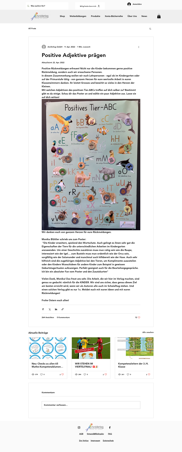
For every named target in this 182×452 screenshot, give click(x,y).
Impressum (95, 440)
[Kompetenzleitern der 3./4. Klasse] (134, 348)
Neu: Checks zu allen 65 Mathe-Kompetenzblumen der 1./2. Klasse (46, 365)
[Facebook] (109, 427)
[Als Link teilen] (62, 309)
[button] (159, 16)
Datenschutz (108, 440)
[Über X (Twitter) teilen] (49, 309)
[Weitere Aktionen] (138, 46)
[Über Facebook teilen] (43, 309)
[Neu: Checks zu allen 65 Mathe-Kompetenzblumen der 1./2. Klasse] (48, 348)
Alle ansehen (148, 332)
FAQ (110, 434)
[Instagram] (79, 427)
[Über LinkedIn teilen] (56, 309)
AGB (81, 434)
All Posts (32, 28)
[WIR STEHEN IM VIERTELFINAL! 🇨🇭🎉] (91, 348)
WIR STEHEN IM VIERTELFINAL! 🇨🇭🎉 (86, 365)
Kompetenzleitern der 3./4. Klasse (133, 365)
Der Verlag (83, 440)
